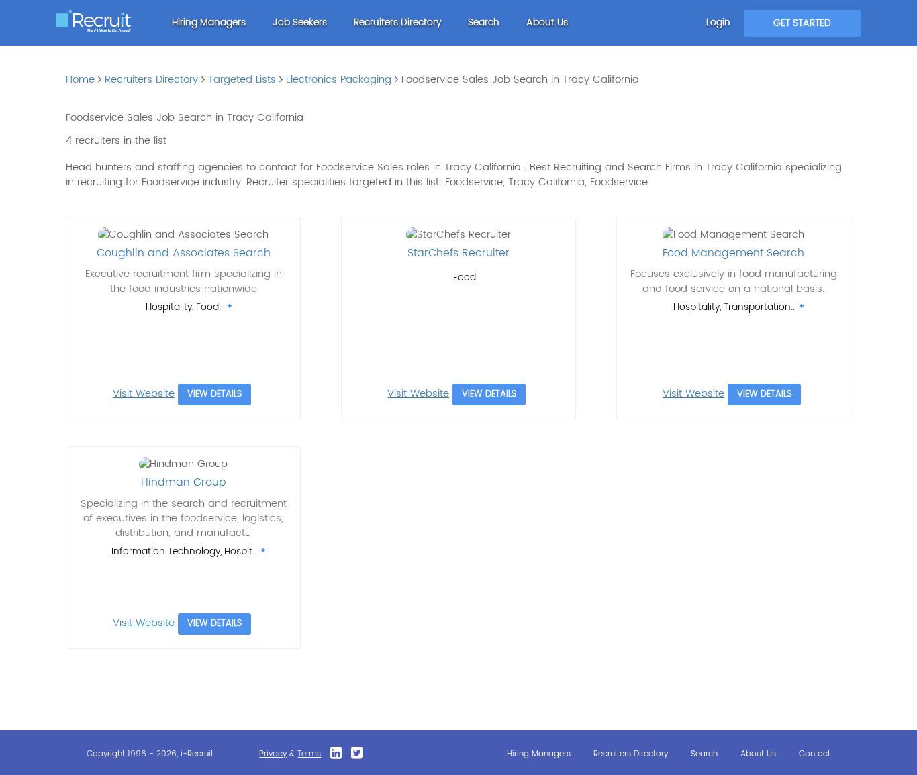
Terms (309, 753)
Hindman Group (183, 482)
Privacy (273, 753)
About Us (547, 22)
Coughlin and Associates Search (184, 253)
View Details (214, 394)
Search (483, 22)
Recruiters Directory (397, 22)
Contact (814, 753)
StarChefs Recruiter (458, 253)
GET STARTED (802, 23)
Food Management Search (733, 253)
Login (718, 22)
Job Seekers (300, 22)
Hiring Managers (209, 22)
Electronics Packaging (338, 79)
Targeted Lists (242, 79)
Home (80, 79)
